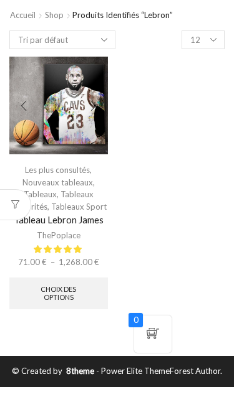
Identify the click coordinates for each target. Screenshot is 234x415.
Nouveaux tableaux (57, 182)
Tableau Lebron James (59, 219)
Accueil (23, 15)
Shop (54, 15)
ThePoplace (58, 235)
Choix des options (58, 293)
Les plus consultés (57, 170)
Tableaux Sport (79, 207)
